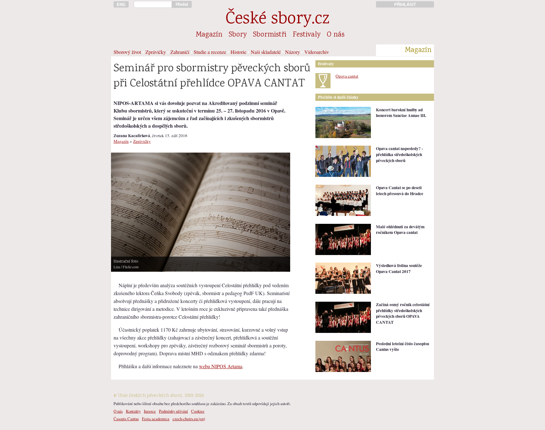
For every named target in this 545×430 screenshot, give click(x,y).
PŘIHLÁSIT (405, 4)
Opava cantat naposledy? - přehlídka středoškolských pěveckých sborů (399, 154)
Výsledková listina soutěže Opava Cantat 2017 (399, 268)
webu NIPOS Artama (220, 366)
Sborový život (127, 52)
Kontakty (133, 411)
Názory (292, 52)
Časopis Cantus (126, 418)
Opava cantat (347, 76)
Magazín (209, 35)
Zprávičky (155, 52)
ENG (121, 4)
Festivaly (306, 35)
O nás (335, 35)
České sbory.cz (277, 19)
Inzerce (150, 411)
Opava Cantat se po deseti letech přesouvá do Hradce (399, 190)
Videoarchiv (316, 52)
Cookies (197, 411)
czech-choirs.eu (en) (189, 418)
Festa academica (155, 418)
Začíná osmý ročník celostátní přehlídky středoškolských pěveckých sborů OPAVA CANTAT (403, 313)
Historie (238, 52)
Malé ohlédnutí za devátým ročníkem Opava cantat (400, 230)
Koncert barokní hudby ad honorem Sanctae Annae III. (401, 113)
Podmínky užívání (173, 411)
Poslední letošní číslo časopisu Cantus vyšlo (402, 346)
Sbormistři (269, 35)
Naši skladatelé (266, 52)
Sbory (238, 35)
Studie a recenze (210, 52)
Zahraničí (179, 52)
